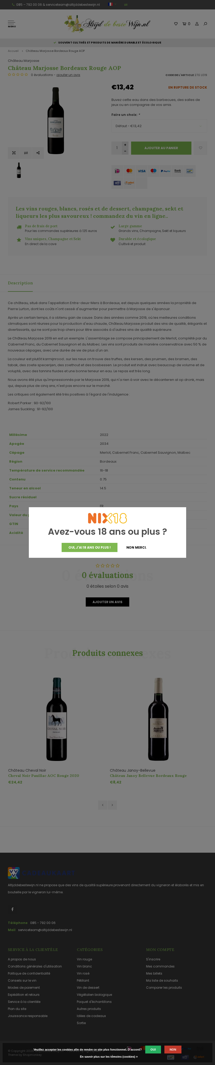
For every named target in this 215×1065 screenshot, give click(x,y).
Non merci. (136, 547)
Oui (153, 1049)
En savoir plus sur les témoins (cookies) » (109, 1056)
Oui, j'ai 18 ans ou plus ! (89, 547)
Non (173, 1049)
